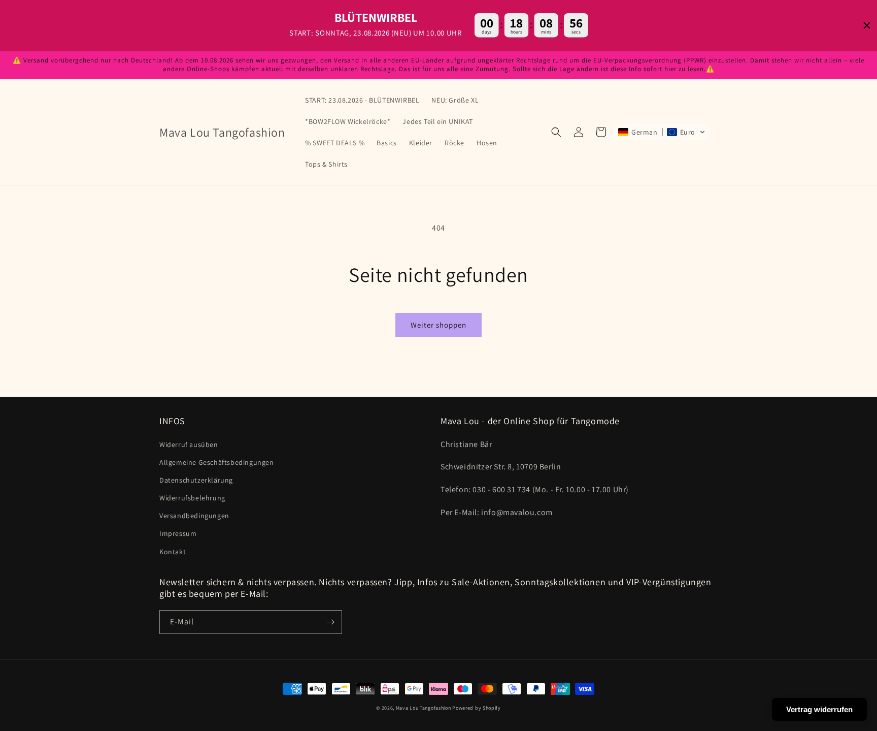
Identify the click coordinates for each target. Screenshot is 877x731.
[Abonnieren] (330, 622)
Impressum (177, 533)
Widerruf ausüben (188, 444)
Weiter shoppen (438, 325)
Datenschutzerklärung (196, 480)
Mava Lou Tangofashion (423, 708)
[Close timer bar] (867, 25)
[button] (556, 132)
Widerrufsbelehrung (192, 497)
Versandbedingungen (194, 515)
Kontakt (172, 551)
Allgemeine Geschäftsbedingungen (216, 462)
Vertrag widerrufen (819, 709)
